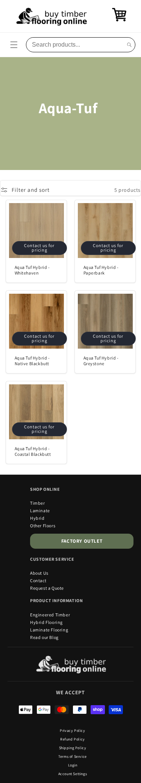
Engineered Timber (50, 615)
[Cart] (119, 20)
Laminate (40, 510)
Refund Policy (72, 739)
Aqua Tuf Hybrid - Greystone (100, 361)
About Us (39, 573)
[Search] (129, 45)
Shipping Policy (72, 747)
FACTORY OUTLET (81, 541)
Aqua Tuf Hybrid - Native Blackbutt (32, 361)
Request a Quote (47, 588)
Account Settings (72, 773)
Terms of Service (72, 756)
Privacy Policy (72, 730)
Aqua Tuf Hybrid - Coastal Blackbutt (33, 451)
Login (72, 765)
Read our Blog (44, 637)
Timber (37, 503)
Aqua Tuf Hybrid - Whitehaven (32, 270)
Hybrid (37, 518)
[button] (14, 44)
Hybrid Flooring (46, 622)
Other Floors (42, 525)
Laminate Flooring (49, 630)
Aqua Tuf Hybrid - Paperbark (100, 270)
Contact (38, 580)
